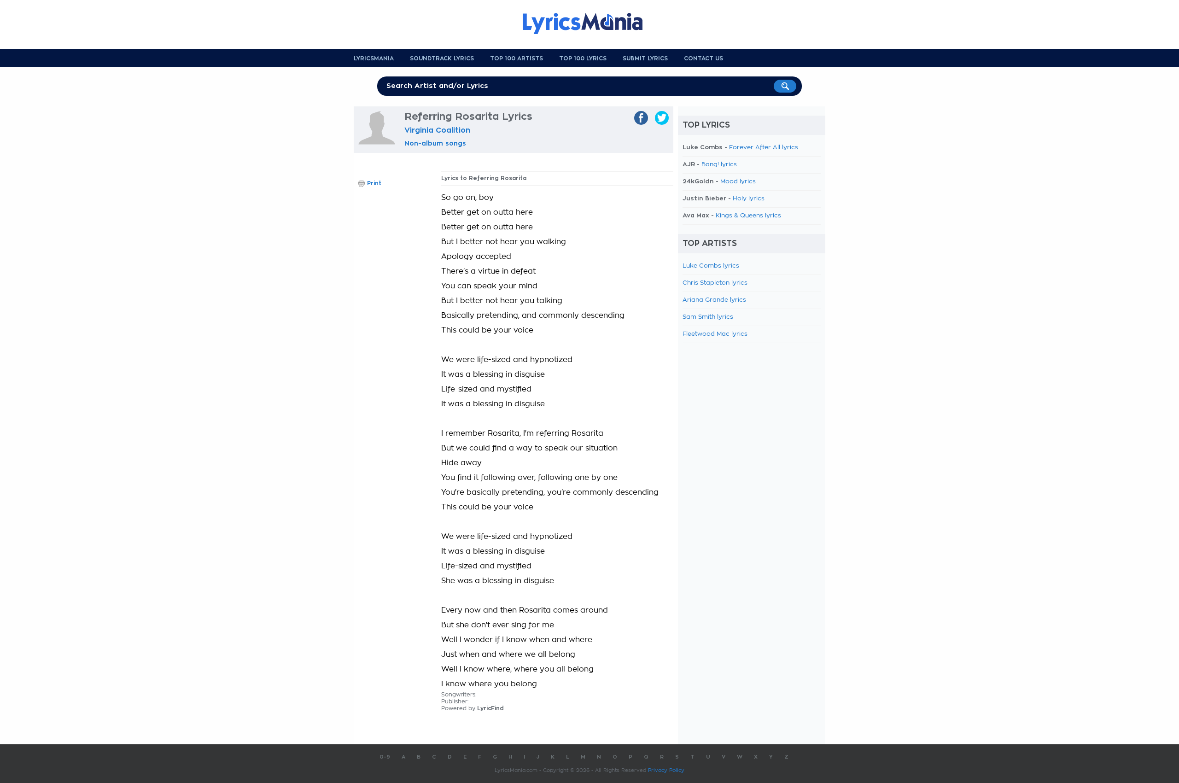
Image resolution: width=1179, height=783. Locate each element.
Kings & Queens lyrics (748, 216)
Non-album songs (435, 143)
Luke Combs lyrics (711, 266)
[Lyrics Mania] (589, 23)
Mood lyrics (738, 182)
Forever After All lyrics (763, 148)
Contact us (703, 58)
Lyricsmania (374, 58)
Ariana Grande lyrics (714, 300)
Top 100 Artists (516, 58)
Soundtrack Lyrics (442, 58)
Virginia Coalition (437, 130)
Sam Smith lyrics (708, 317)
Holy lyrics (749, 199)
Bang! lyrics (719, 165)
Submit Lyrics (645, 58)
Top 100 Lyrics (583, 58)
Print (374, 183)
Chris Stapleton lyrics (715, 283)
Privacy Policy (666, 770)
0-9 (384, 757)
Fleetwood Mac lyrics (715, 334)
